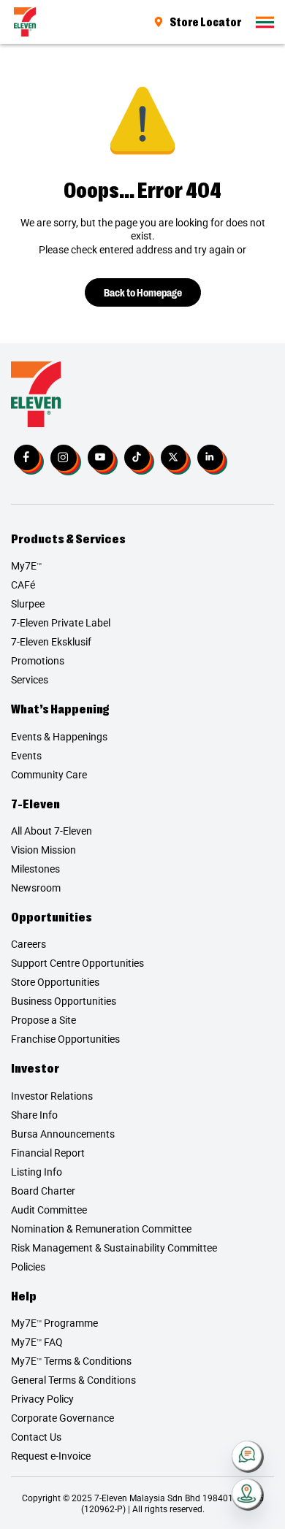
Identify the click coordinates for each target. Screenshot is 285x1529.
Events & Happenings (59, 737)
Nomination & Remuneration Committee (101, 1229)
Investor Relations (52, 1096)
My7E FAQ (37, 1342)
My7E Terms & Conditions (71, 1361)
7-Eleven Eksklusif (51, 642)
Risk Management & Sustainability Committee (114, 1248)
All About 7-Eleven (51, 831)
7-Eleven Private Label (60, 623)
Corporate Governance (62, 1418)
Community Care (49, 775)
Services (29, 680)
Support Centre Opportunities (77, 963)
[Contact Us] (248, 1457)
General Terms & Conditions (73, 1380)
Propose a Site (43, 1020)
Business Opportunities (63, 1001)
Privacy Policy (42, 1399)
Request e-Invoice (51, 1456)
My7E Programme (54, 1323)
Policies (28, 1267)
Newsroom (36, 888)
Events (26, 756)
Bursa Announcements (63, 1134)
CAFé (23, 585)
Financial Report (48, 1153)
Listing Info (36, 1172)
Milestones (35, 869)
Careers (28, 944)
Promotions (37, 661)
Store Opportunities (55, 982)
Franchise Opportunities (65, 1039)
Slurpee (28, 604)
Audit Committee (49, 1210)
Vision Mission (43, 850)
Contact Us (36, 1437)
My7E (26, 566)
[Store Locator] (248, 1495)
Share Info (34, 1115)
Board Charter (43, 1191)
